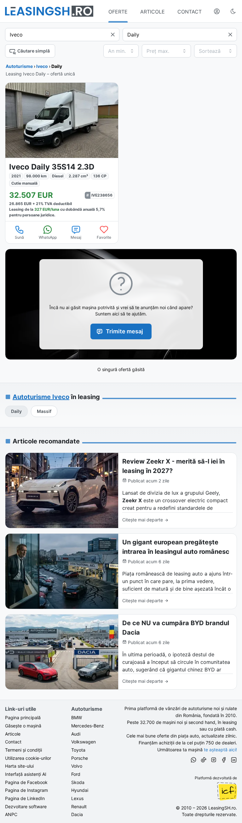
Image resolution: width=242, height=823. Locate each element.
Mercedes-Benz (87, 725)
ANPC (11, 814)
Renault (79, 806)
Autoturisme (19, 66)
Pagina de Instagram (26, 790)
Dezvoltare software (26, 806)
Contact (13, 741)
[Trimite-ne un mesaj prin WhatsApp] (193, 761)
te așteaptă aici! (220, 749)
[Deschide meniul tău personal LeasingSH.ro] (216, 11)
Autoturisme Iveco (41, 397)
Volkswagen (83, 741)
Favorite (104, 237)
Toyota (78, 750)
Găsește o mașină (23, 725)
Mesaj (76, 237)
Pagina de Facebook (26, 782)
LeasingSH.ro (222, 807)
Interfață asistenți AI (25, 774)
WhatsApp (48, 237)
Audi (75, 734)
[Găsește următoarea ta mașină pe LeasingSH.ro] (49, 11)
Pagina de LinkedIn (25, 798)
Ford (75, 774)
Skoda (77, 782)
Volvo (76, 766)
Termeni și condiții (23, 750)
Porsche (79, 758)
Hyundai (79, 790)
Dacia (77, 814)
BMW (76, 717)
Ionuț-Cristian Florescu (227, 791)
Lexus (77, 798)
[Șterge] (112, 34)
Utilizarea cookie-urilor (28, 758)
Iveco (42, 66)
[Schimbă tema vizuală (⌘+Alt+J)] (233, 11)
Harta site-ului (19, 766)
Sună (19, 237)
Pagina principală (23, 717)
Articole (12, 734)
